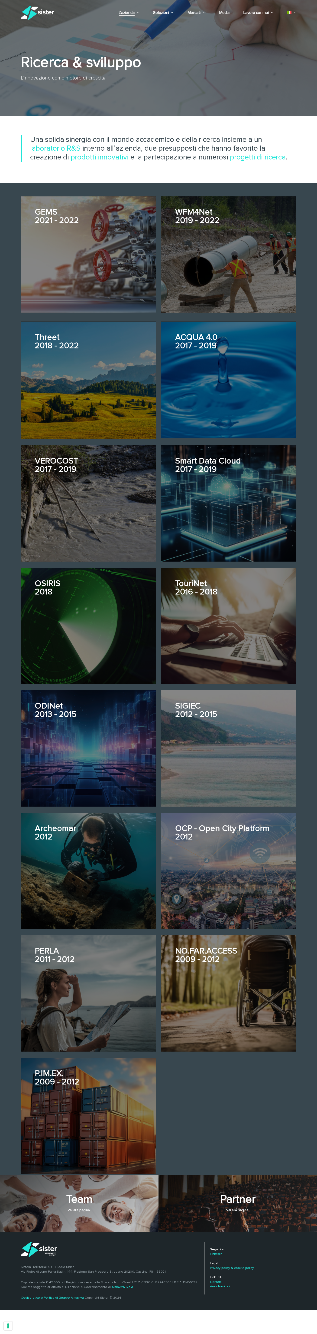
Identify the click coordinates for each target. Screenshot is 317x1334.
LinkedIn (216, 1254)
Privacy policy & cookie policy (232, 1268)
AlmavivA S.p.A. (123, 1287)
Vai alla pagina (79, 1210)
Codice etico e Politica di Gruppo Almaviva (52, 1297)
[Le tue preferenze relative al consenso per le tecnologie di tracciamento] (8, 1325)
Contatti (216, 1282)
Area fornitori (220, 1286)
